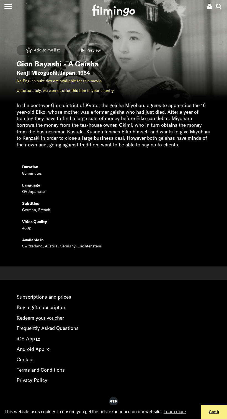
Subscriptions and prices (44, 297)
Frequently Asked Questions (48, 328)
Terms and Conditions (41, 370)
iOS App (26, 338)
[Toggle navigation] (8, 6)
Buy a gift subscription (41, 307)
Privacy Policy (32, 380)
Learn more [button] (175, 411)
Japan (67, 72)
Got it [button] (214, 412)
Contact (25, 359)
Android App (31, 349)
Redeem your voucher (40, 318)
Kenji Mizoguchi (37, 72)
